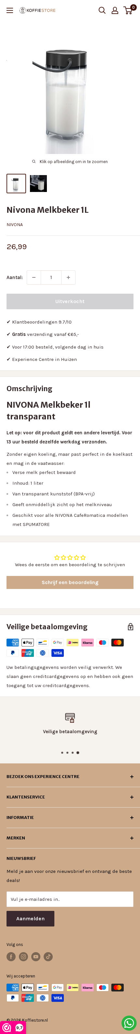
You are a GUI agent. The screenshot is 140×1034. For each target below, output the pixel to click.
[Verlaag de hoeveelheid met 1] (34, 277)
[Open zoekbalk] (102, 10)
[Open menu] (10, 10)
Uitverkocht (70, 301)
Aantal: (15, 277)
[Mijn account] (115, 10)
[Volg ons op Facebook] (11, 956)
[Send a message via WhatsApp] (129, 1023)
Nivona (15, 224)
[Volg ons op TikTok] (48, 956)
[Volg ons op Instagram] (23, 956)
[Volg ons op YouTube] (35, 956)
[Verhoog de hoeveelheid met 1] (68, 277)
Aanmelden (30, 918)
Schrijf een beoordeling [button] (70, 582)
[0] (128, 10)
